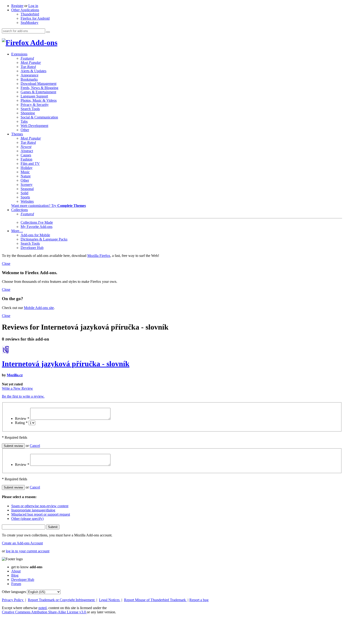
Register (17, 6)
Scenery (27, 185)
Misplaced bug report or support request (40, 514)
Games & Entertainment (38, 92)
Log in (33, 6)
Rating (21, 423)
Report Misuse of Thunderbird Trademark (155, 600)
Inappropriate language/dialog (33, 510)
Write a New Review (17, 388)
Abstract (27, 151)
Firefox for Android (35, 18)
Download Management (38, 84)
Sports (25, 197)
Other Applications (25, 10)
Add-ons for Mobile (35, 235)
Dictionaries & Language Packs (44, 239)
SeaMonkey (29, 23)
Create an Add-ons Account (22, 543)
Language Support (34, 96)
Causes (26, 155)
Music (25, 172)
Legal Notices (110, 600)
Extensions (19, 54)
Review (22, 418)
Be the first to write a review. (23, 396)
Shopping (28, 113)
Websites (27, 201)
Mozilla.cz (15, 375)
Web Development (34, 126)
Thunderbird (30, 14)
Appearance (29, 75)
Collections (19, 210)
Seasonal (27, 189)
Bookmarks (29, 79)
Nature (26, 176)
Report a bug (199, 600)
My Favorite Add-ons (36, 227)
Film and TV (30, 163)
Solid (24, 193)
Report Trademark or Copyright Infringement (61, 600)
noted (42, 608)
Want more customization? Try (48, 206)
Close (6, 264)
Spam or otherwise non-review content (39, 506)
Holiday (27, 168)
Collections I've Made (37, 222)
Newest (26, 147)
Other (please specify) (27, 519)
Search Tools (30, 109)
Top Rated (28, 67)
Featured (27, 58)
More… (17, 231)
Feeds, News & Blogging (39, 88)
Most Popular (31, 63)
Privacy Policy (13, 600)
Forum (16, 584)
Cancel (35, 446)
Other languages (14, 592)
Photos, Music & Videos (39, 100)
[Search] (48, 32)
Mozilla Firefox (98, 256)
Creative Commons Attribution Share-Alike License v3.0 (44, 612)
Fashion (26, 159)
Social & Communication (39, 117)
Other (25, 130)
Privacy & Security (35, 105)
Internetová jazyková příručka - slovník (65, 363)
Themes (17, 134)
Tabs (24, 121)
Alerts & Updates (33, 71)
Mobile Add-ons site (39, 308)
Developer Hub (32, 248)
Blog (14, 575)
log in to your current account (27, 551)
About (16, 571)
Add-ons (43, 42)
